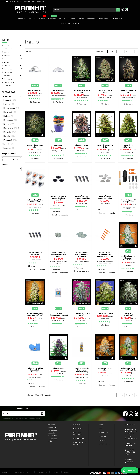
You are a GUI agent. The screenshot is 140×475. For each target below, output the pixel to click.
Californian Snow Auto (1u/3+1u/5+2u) (128, 369)
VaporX (6, 52)
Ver (128, 248)
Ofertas (6, 45)
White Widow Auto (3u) (35, 146)
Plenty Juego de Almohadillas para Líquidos (58, 254)
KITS (100, 429)
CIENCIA (12, 1)
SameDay (7, 86)
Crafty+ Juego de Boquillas (35, 253)
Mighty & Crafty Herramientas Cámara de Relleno (105, 254)
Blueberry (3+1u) (81, 145)
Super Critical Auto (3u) (82, 91)
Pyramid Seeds (128, 320)
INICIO (101, 425)
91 (132, 51)
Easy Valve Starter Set (35, 207)
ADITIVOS (102, 440)
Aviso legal (5, 472)
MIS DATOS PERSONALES (77, 434)
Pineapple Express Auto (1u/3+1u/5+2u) (35, 314)
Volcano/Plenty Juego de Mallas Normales (81, 254)
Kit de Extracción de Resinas (58, 151)
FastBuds (128, 265)
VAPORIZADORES (105, 444)
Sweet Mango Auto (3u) (128, 91)
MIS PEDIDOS (77, 429)
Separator (58, 145)
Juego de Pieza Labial (58, 205)
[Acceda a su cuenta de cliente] (122, 9)
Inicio (5, 40)
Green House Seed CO (81, 97)
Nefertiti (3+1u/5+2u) (128, 314)
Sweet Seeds (81, 320)
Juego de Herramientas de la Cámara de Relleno (105, 262)
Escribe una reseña (60, 215)
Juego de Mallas (105, 203)
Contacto (66, 472)
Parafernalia (8, 72)
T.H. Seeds (105, 375)
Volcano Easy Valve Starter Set (35, 201)
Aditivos (6, 62)
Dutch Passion (81, 150)
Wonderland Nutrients (81, 377)
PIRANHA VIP (40, 1)
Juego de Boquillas (81, 203)
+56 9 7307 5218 (131, 429)
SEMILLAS (102, 436)
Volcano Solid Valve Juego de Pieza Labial (58, 198)
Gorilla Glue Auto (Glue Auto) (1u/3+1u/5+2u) (128, 258)
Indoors (6, 59)
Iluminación (8, 65)
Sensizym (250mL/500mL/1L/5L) (59, 314)
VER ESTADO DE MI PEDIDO (79, 443)
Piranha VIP (55, 472)
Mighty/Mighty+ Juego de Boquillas (82, 197)
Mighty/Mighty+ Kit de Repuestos (128, 201)
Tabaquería (8, 79)
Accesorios (8, 69)
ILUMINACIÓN (103, 432)
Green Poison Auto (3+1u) (82, 314)
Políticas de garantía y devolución (22, 472)
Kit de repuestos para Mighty (128, 207)
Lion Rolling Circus (34, 377)
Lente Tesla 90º (58, 90)
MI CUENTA (77, 425)
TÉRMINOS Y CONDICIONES (52, 426)
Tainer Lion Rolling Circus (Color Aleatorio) (35, 370)
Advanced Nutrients (58, 320)
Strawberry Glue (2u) (105, 369)
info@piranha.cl (132, 438)
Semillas (7, 55)
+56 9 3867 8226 (132, 431)
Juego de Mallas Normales (81, 261)
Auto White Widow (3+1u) (105, 146)
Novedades (8, 49)
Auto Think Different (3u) (128, 146)
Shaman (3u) (58, 368)
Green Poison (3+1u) (105, 313)
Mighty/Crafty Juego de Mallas (105, 197)
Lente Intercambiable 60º (35, 95)
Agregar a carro (58, 192)
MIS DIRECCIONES (79, 438)
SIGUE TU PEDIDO (29, 1)
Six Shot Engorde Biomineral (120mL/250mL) (81, 370)
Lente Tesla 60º (35, 90)
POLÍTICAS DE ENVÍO (52, 440)
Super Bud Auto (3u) (105, 91)
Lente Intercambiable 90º (58, 95)
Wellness (7, 75)
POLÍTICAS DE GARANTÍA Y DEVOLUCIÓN (52, 433)
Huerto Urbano (9, 82)
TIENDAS (19, 1)
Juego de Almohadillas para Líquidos (58, 262)
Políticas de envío (42, 472)
